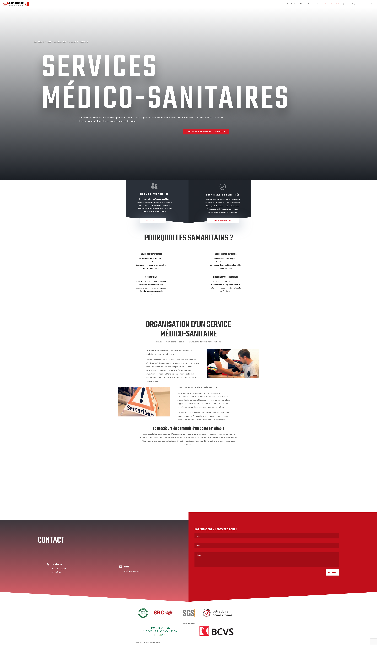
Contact (371, 4)
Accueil (289, 4)
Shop (353, 4)
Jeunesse (346, 4)
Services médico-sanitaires (332, 4)
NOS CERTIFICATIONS (223, 220)
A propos (361, 4)
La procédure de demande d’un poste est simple (188, 428)
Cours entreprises (314, 4)
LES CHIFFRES (152, 220)
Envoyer (332, 572)
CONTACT (51, 540)
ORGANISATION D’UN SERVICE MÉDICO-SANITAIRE (188, 329)
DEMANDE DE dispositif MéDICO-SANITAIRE (206, 132)
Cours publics (298, 4)
